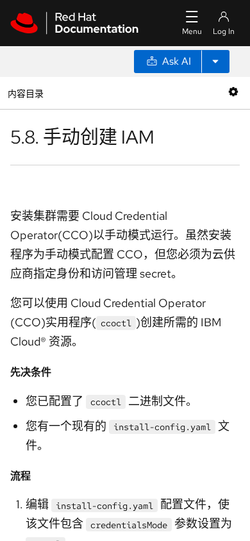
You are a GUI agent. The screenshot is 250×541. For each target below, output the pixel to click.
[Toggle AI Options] (215, 61)
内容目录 (25, 92)
